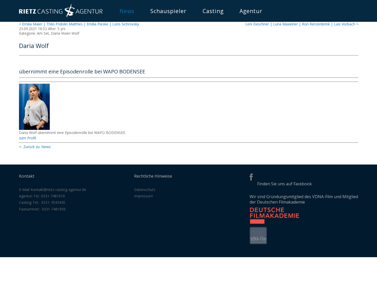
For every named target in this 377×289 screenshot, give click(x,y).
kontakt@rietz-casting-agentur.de (58, 189)
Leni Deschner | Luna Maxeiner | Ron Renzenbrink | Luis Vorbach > (301, 24)
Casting (213, 11)
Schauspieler (168, 11)
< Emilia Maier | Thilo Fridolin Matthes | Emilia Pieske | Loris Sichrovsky (79, 24)
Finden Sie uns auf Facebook (284, 184)
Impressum (143, 196)
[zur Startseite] (61, 15)
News (127, 11)
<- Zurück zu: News (35, 146)
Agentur (251, 11)
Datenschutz (144, 189)
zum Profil (27, 138)
